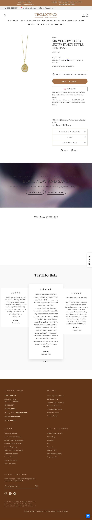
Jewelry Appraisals (10, 457)
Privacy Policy (56, 511)
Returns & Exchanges (54, 453)
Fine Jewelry (49, 21)
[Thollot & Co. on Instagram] (5, 493)
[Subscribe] (36, 486)
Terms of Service (44, 511)
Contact (50, 447)
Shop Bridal (56, 192)
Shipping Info (70, 143)
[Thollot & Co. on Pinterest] (14, 493)
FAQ (48, 443)
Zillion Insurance (10, 464)
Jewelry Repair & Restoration (14, 440)
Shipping (55, 66)
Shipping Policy (52, 457)
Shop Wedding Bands (54, 409)
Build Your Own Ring (52, 24)
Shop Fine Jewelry (53, 412)
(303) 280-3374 (9, 405)
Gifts (81, 21)
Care (69, 137)
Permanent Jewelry (11, 453)
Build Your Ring (52, 399)
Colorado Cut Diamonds (55, 402)
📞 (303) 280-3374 (11, 8)
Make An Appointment (55, 433)
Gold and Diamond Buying (13, 443)
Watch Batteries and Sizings (13, 450)
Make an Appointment (46, 8)
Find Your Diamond (53, 406)
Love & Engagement (30, 21)
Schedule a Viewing (69, 132)
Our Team (50, 440)
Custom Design (52, 416)
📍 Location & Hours (28, 8)
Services (72, 21)
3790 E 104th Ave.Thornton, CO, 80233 (11, 400)
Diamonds (13, 21)
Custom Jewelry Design (12, 437)
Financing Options (10, 433)
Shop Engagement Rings (55, 396)
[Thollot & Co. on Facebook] (10, 493)
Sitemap (65, 511)
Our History (51, 437)
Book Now (35, 192)
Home (54, 37)
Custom (62, 21)
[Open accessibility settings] (88, 516)
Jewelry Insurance (10, 460)
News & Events (52, 450)
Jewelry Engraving (10, 447)
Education (34, 24)
